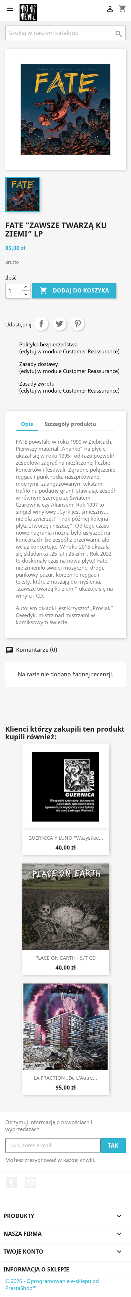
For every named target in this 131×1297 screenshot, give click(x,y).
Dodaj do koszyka (74, 290)
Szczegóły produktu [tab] (70, 423)
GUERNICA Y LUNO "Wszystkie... (65, 837)
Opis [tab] (27, 423)
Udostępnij (41, 324)
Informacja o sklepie (36, 1269)
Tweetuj (59, 324)
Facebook (11, 1182)
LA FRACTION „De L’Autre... (65, 1077)
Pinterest (78, 324)
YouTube (30, 1182)
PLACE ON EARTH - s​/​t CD (65, 957)
